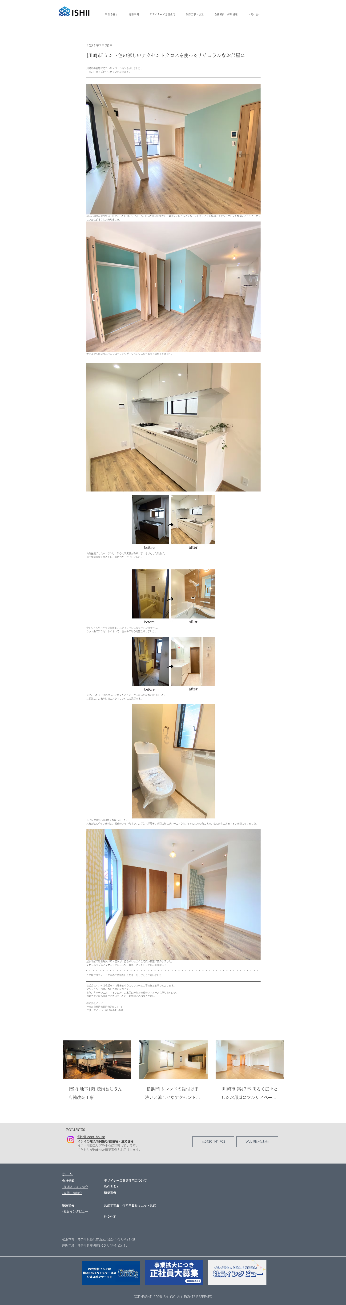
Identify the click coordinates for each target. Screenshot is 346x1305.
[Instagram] (70, 1139)
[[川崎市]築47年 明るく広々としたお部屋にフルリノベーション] (250, 1059)
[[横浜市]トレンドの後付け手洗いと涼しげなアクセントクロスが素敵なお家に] (173, 1059)
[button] (226, 14)
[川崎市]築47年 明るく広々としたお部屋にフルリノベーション (249, 1094)
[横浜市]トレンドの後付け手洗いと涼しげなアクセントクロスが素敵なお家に (172, 1094)
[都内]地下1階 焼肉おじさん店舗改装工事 (95, 1093)
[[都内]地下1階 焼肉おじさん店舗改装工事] (97, 1059)
